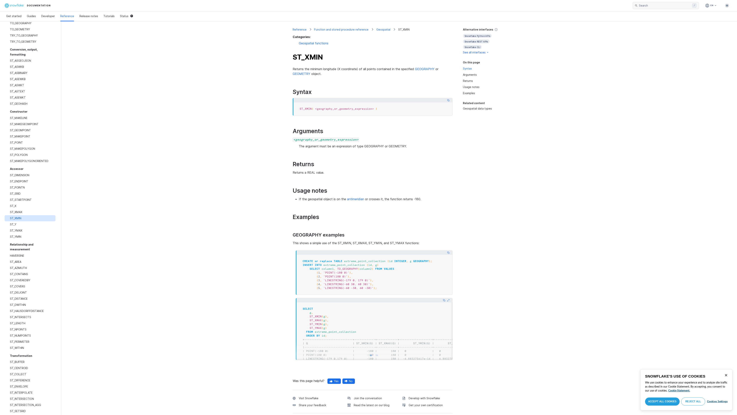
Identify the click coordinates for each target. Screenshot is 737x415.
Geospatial (383, 29)
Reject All (693, 401)
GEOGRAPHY (425, 69)
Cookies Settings (717, 401)
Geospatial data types (477, 108)
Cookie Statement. (679, 390)
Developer (48, 16)
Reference (67, 16)
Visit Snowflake (308, 398)
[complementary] (484, 41)
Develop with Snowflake (424, 398)
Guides (31, 16)
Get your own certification (426, 405)
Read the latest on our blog (371, 405)
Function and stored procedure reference (341, 29)
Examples (469, 93)
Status (124, 16)
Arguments (470, 74)
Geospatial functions (313, 43)
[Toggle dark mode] (727, 5)
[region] (686, 389)
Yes (336, 381)
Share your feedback (312, 405)
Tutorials (109, 16)
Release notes (88, 16)
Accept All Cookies (662, 401)
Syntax (467, 68)
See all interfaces (474, 52)
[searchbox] (665, 5)
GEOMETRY (301, 74)
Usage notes (471, 87)
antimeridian (355, 199)
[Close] (726, 375)
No (351, 381)
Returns (468, 80)
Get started (13, 16)
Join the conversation (368, 398)
